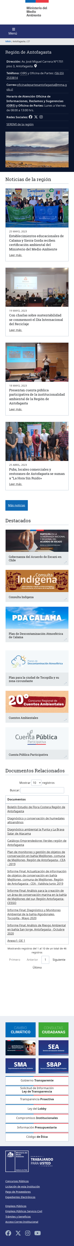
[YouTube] (37, 1233)
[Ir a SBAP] (53, 1065)
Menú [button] (12, 33)
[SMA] (20, 1065)
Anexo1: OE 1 (16, 941)
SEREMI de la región (20, 124)
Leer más (15, 255)
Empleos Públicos (15, 1206)
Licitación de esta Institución (22, 1186)
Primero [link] (14, 960)
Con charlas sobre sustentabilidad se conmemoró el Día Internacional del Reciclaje (36, 319)
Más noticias (16, 505)
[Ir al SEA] (53, 1047)
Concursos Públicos (17, 1181)
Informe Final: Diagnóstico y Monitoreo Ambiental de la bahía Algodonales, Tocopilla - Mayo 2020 (34, 914)
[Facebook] (8, 1233)
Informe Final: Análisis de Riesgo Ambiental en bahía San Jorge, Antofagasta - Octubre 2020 (36, 929)
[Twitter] (18, 1233)
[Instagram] (27, 1233)
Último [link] (37, 967)
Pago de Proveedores (18, 1191)
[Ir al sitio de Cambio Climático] (20, 1029)
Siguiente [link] (59, 960)
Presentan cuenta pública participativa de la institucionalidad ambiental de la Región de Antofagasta (37, 396)
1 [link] (45, 960)
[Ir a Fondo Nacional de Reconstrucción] (20, 1047)
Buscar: (15, 790)
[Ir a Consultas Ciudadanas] (53, 1029)
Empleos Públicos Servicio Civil (23, 1211)
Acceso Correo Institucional (21, 1221)
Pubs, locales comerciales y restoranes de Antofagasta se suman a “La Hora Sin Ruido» (37, 473)
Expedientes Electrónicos (20, 1197)
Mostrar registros (37, 783)
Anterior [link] (32, 960)
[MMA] (37, 12)
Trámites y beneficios (18, 1216)
